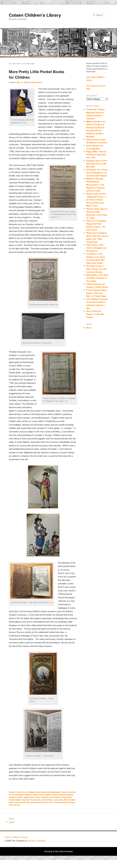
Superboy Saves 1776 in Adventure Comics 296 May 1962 (96, 163)
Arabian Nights (15, 799)
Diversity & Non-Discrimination (58, 851)
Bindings (31, 792)
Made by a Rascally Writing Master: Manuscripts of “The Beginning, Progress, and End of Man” (95, 184)
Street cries (48, 802)
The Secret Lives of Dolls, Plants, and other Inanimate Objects (96, 269)
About (88, 327)
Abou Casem (35, 797)
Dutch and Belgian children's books (23, 794)
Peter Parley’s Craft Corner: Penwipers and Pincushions (96, 247)
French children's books (48, 794)
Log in (12, 822)
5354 (58, 217)
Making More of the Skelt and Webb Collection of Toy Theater (97, 278)
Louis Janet (58, 799)
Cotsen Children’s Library (35, 15)
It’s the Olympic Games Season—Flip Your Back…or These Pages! (96, 293)
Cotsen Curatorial (68, 792)
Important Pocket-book (31, 799)
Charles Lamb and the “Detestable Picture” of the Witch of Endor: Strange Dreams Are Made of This (96, 199)
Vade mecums (14, 805)
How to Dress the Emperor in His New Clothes (95, 314)
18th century (22, 792)
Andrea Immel (36, 82)
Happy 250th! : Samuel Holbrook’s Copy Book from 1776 (96, 154)
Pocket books (20, 802)
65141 (51, 602)
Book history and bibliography (48, 792)
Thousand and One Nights (64, 802)
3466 (65, 401)
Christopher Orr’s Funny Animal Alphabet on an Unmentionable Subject (97, 172)
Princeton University (102, 838)
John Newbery (47, 799)
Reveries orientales (35, 802)
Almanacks (67, 797)
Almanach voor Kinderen (51, 797)
